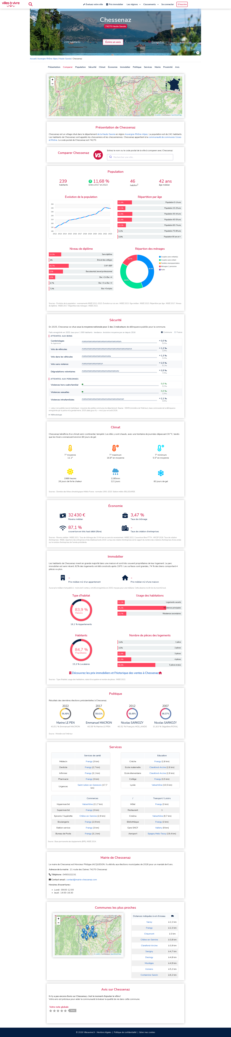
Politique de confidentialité (125, 1032)
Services (148, 67)
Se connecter (167, 4)
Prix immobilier (116, 4)
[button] (52, 80)
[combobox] (140, 157)
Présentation (54, 67)
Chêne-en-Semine (88, 816)
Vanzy (149, 922)
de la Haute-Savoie (106, 134)
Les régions (132, 4)
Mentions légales (104, 1032)
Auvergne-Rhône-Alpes (47, 58)
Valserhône (157, 785)
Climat (102, 67)
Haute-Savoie (65, 58)
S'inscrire (182, 4)
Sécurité (92, 67)
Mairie (158, 67)
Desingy (149, 957)
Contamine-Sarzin (149, 974)
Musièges (149, 963)
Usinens (149, 969)
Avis (177, 67)
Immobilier (125, 67)
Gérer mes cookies (147, 1032)
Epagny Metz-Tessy (157, 833)
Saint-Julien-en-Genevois (90, 785)
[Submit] (110, 157)
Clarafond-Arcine (157, 767)
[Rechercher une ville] (30, 4)
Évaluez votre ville (94, 4)
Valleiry (158, 827)
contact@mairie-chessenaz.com (82, 879)
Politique (137, 67)
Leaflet (158, 115)
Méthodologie (56, 414)
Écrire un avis (113, 42)
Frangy (89, 761)
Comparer (68, 67)
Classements (149, 4)
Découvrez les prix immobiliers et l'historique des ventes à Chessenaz (115, 673)
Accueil (33, 58)
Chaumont (149, 933)
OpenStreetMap (176, 115)
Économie (112, 67)
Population (80, 67)
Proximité (167, 67)
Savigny (149, 951)
